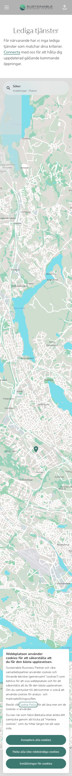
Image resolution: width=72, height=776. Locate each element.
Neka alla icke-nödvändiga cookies (36, 752)
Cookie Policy (28, 705)
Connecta (12, 52)
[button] (64, 7)
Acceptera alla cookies (36, 740)
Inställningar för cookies (36, 764)
